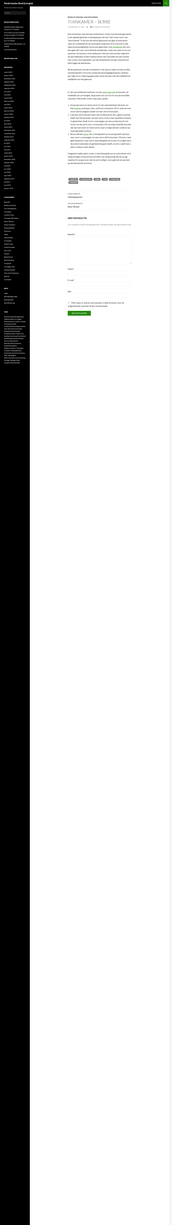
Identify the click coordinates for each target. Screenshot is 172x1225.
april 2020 (7, 175)
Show (11, 341)
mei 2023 (7, 104)
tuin (105, 179)
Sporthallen (8, 346)
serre (86, 134)
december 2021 (9, 130)
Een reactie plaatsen (101, 27)
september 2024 (10, 85)
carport (73, 179)
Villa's (6, 355)
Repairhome (8, 257)
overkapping (86, 179)
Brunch (6, 321)
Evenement (7, 333)
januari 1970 (8, 188)
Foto (22, 333)
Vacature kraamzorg (18, 353)
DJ (15, 329)
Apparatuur (20, 317)
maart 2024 (8, 98)
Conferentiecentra (10, 326)
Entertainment (15, 331)
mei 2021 (7, 150)
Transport (7, 350)
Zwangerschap (15, 360)
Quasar (6, 254)
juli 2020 (7, 166)
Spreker (14, 346)
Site (69, 291)
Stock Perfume (9, 260)
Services (7, 341)
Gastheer (7, 336)
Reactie (72, 234)
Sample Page (156, 3)
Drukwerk (7, 331)
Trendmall (7, 263)
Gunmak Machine (10, 50)
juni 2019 (7, 185)
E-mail (71, 280)
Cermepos (7, 212)
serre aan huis (109, 92)
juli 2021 (7, 143)
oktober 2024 (9, 82)
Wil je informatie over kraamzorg (14, 358)
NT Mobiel (7, 241)
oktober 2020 (9, 163)
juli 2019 (7, 182)
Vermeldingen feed (10, 296)
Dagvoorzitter (21, 326)
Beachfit (7, 202)
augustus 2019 (9, 179)
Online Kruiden (9, 247)
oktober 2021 (9, 137)
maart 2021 (8, 153)
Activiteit (7, 317)
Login (6, 293)
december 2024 (9, 79)
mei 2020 (7, 172)
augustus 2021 (9, 140)
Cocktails (13, 324)
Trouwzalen (7, 353)
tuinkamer (117, 47)
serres (78, 108)
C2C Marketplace (10, 209)
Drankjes (19, 329)
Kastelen (7, 338)
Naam (71, 269)
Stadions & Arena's (10, 348)
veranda (73, 182)
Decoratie (11, 329)
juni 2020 (7, 169)
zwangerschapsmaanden (12, 363)
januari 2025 (8, 75)
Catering (7, 324)
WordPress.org (9, 303)
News (6, 234)
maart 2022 (8, 127)
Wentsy (6, 276)
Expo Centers (16, 333)
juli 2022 (7, 121)
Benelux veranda (75, 17)
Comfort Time (9, 215)
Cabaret (23, 321)
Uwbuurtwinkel (9, 270)
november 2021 (9, 133)
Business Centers (14, 321)
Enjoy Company (9, 225)
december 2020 (9, 159)
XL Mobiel (7, 280)
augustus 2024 (9, 88)
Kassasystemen (9, 228)
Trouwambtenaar (16, 350)
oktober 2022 (9, 117)
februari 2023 (9, 111)
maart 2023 (8, 108)
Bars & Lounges (17, 319)
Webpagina (12, 355)
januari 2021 (8, 156)
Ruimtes (21, 338)
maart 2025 (8, 72)
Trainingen (20, 348)
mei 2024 (7, 95)
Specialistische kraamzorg (12, 343)
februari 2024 (9, 101)
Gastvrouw (13, 336)
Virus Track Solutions (11, 273)
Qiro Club (7, 250)
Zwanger (7, 360)
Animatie (13, 317)
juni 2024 (7, 92)
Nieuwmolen (8, 238)
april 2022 (7, 124)
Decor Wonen (75, 205)
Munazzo (7, 231)
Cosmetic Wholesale (11, 218)
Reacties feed (8, 300)
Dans (5, 329)
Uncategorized (91, 17)
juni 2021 (7, 146)
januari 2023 (8, 114)
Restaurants (14, 338)
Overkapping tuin (75, 195)
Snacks (16, 341)
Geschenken (22, 336)
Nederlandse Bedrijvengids (18, 3)
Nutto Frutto (8, 244)
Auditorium (7, 319)
